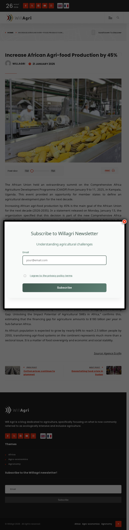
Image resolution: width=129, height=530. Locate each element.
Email (26, 252)
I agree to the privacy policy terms (51, 275)
